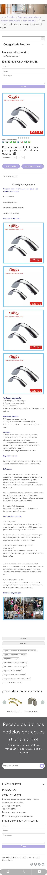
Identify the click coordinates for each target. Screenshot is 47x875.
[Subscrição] (42, 766)
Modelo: (7, 176)
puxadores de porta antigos (15, 667)
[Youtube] (43, 864)
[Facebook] (31, 864)
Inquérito (12, 166)
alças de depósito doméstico (15, 655)
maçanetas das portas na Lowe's (17, 678)
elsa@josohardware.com (22, 816)
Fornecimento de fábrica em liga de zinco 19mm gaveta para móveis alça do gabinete (32, 711)
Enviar (23, 87)
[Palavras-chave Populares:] (43, 38)
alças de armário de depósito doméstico (20, 651)
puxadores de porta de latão (15, 663)
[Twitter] (39, 864)
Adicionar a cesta (33, 166)
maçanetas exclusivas (12, 682)
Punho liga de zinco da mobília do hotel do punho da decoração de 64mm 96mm (14, 711)
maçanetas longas (11, 659)
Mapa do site (7, 860)
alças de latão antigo (12, 671)
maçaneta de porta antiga (14, 675)
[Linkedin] (35, 864)
